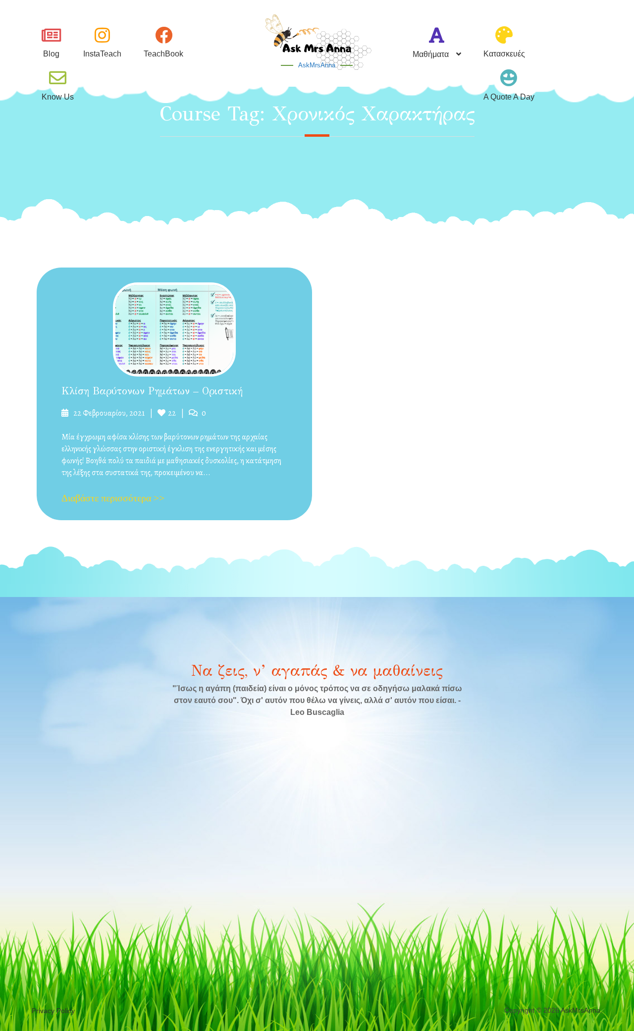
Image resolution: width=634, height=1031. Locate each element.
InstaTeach (102, 54)
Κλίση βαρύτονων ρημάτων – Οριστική (152, 391)
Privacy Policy (53, 1011)
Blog (51, 54)
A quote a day (508, 97)
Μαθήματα (431, 54)
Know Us (58, 97)
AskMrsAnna (316, 65)
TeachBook (163, 54)
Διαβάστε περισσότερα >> (112, 497)
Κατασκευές (504, 54)
